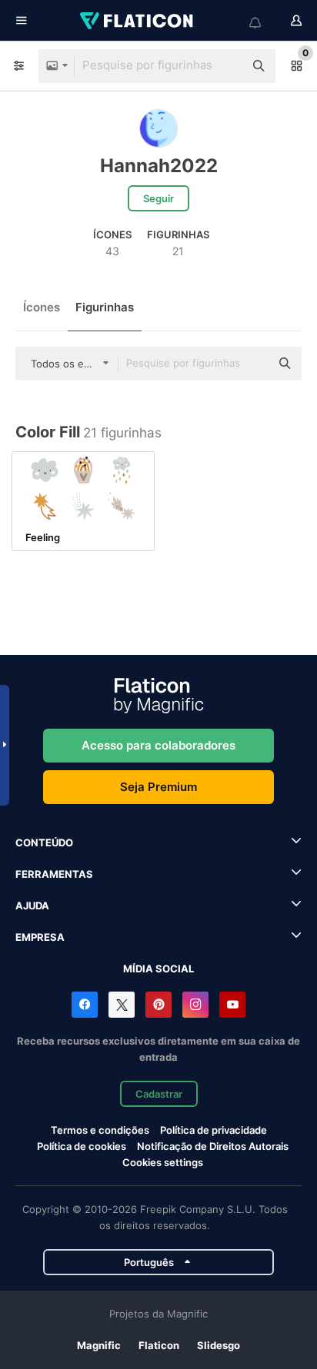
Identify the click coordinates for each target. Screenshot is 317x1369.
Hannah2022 (159, 166)
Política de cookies (81, 1146)
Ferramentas (54, 874)
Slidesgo (218, 1345)
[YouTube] (232, 1005)
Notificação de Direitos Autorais (213, 1146)
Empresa (40, 937)
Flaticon (158, 1345)
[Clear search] (225, 66)
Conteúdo (44, 842)
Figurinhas (104, 307)
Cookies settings (162, 1162)
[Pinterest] (158, 1005)
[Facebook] (85, 1005)
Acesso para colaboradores (158, 745)
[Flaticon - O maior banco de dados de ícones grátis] (137, 20)
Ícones (41, 307)
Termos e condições (100, 1130)
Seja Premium (158, 786)
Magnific (99, 1345)
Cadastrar (158, 1094)
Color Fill (47, 432)
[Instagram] (195, 1005)
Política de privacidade (213, 1130)
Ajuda (32, 905)
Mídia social (158, 968)
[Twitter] (121, 1005)
